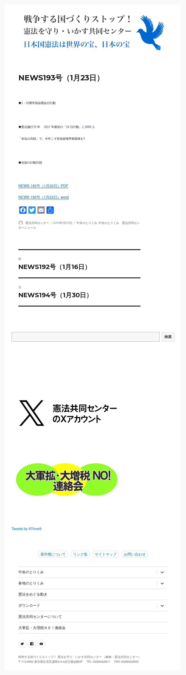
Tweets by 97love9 (27, 528)
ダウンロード (29, 605)
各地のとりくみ (31, 583)
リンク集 (80, 554)
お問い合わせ (135, 554)
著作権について (53, 554)
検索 (168, 337)
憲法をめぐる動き (32, 594)
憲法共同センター (37, 223)
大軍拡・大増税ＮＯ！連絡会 (42, 628)
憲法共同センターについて (40, 616)
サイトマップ (106, 554)
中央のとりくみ (86, 223)
